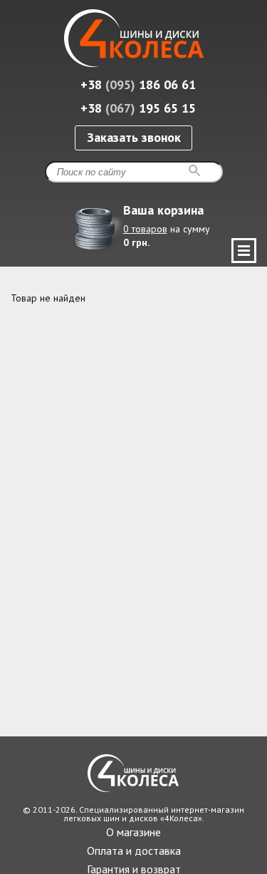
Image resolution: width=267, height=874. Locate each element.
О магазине (133, 832)
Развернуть (243, 250)
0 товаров (145, 228)
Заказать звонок (134, 137)
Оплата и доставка (134, 850)
